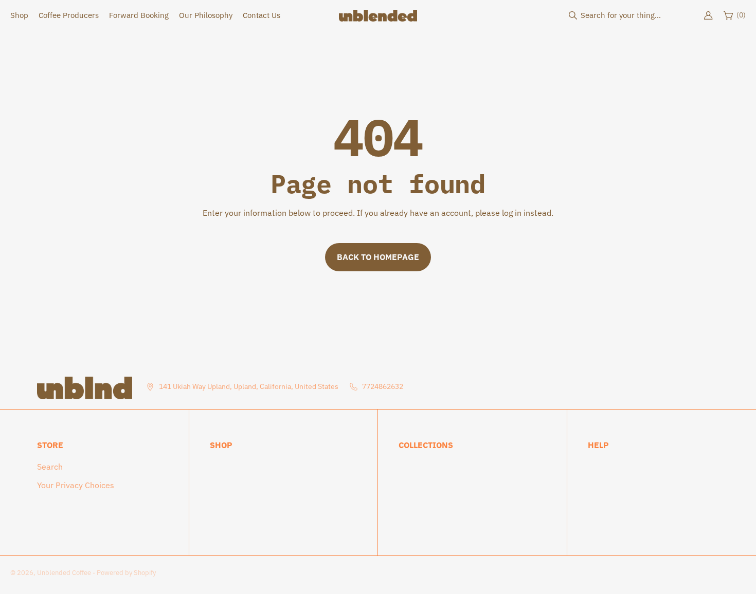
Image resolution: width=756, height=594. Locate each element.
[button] (617, 15)
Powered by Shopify (126, 572)
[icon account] (708, 15)
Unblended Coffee (64, 572)
